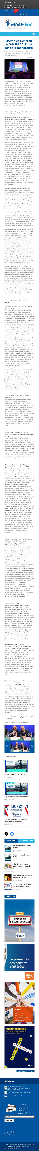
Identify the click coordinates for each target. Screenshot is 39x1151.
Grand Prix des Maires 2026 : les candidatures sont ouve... (15, 820)
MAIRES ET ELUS (9, 55)
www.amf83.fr (19, 717)
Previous (10, 734)
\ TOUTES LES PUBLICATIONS (26, 1071)
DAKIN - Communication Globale (16, 1147)
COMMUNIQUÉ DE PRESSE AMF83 (15, 774)
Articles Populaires (26, 840)
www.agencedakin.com (22, 722)
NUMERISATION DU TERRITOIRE (15, 8)
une (16, 55)
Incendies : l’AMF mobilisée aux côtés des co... (22, 876)
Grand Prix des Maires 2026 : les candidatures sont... (23, 885)
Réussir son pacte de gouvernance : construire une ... (23, 866)
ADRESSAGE (20, 6)
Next (29, 734)
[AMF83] (18, 28)
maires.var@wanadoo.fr (15, 1096)
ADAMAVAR (9, 6)
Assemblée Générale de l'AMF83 (20, 53)
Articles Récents (11, 840)
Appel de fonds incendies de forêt (16, 797)
